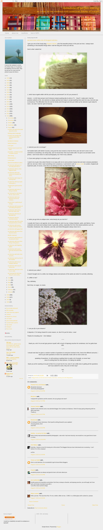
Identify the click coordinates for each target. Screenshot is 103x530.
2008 (8, 297)
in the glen (10, 145)
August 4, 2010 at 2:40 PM (38, 464)
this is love (9, 329)
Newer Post (31, 505)
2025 (8, 80)
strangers (8, 326)
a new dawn (11, 160)
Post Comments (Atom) (41, 508)
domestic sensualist (12, 363)
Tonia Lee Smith (35, 460)
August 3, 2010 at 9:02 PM (38, 427)
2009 (8, 295)
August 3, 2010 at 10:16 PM (38, 439)
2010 (8, 116)
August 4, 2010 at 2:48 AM (38, 454)
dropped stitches (52, 43)
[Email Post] (47, 375)
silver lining (11, 155)
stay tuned (9, 324)
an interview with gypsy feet (15, 229)
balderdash (9, 373)
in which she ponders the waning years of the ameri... (14, 137)
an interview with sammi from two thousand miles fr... (15, 250)
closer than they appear (12, 312)
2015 (8, 104)
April (9, 284)
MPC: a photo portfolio (12, 357)
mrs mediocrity (35, 480)
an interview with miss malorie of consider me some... (14, 174)
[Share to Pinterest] (57, 375)
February (10, 289)
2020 (8, 92)
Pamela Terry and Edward (38, 384)
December (11, 118)
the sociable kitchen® (12, 308)
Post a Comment (33, 501)
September (11, 125)
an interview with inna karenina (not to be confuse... (13, 198)
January (10, 292)
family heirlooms (12, 143)
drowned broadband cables (15, 162)
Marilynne (33, 396)
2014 (8, 106)
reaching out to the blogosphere (65, 377)
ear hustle (9, 318)
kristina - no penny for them (38, 433)
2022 (8, 87)
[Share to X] (54, 375)
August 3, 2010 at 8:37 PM (38, 414)
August (10, 127)
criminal (8, 314)
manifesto (24, 33)
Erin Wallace (34, 445)
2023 (8, 85)
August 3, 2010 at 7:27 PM (38, 401)
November (11, 120)
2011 (8, 113)
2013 (8, 108)
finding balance (12, 158)
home (7, 33)
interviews (54, 377)
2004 (8, 302)
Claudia (33, 470)
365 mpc (8, 342)
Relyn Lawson (35, 493)
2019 (8, 94)
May (9, 282)
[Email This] (51, 375)
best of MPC (35, 33)
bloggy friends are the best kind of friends (42, 377)
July (9, 277)
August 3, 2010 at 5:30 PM (38, 391)
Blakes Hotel (80, 164)
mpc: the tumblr (10, 352)
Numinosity (34, 420)
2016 (8, 101)
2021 (8, 90)
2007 (8, 299)
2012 (8, 111)
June (9, 280)
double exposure (12, 235)
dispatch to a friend (11, 316)
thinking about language (14, 133)
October (10, 122)
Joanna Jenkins (35, 406)
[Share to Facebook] (55, 375)
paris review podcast (11, 320)
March (10, 287)
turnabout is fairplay (13, 141)
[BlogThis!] (52, 375)
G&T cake (15, 364)
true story (8, 353)
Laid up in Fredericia (11, 359)
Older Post (95, 505)
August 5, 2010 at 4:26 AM (38, 488)
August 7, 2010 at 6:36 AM (38, 498)
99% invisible (9, 310)
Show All (21, 378)
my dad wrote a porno (12, 322)
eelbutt (8, 375)
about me (15, 33)
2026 (8, 78)
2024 (8, 83)
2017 (8, 99)
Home (63, 505)
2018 (8, 97)
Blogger (59, 526)
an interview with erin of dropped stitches (42, 40)
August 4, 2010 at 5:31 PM (38, 474)
